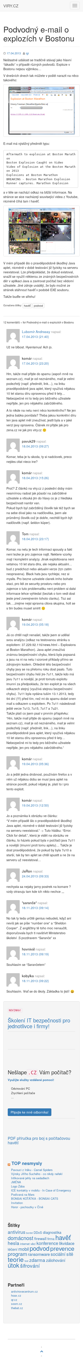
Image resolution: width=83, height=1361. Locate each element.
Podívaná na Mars (23, 1194)
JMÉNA (16, 1182)
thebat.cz (17, 1308)
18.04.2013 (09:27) (35, 446)
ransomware (39, 1254)
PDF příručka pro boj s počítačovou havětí (39, 1140)
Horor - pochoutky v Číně (27, 1207)
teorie (16, 1259)
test (26, 1261)
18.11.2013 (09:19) (35, 954)
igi (27, 53)
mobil (23, 1249)
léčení (12, 1249)
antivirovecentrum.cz (24, 1291)
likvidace (66, 1243)
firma (50, 1239)
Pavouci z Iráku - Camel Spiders (32, 1170)
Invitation (17, 1203)
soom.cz (16, 1304)
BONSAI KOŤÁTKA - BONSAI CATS (34, 1198)
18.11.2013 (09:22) (35, 981)
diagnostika (52, 1232)
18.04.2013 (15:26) (35, 478)
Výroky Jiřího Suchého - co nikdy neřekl (36, 1174)
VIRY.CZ (10, 5)
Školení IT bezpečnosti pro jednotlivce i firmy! (39, 1023)
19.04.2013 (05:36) (35, 764)
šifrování (30, 1265)
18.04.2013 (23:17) (35, 539)
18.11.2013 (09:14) (35, 907)
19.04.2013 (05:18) (35, 624)
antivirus (16, 1232)
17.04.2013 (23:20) (35, 363)
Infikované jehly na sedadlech (30, 1178)
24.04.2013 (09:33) (35, 876)
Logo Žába (18, 1186)
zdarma (37, 1260)
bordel (29, 1232)
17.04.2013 (14, 53)
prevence (62, 1248)
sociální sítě (62, 1254)
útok (13, 1265)
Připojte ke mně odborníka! (29, 1112)
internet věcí (28, 1244)
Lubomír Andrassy (36, 331)
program (17, 1254)
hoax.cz (16, 1295)
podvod (38, 305)
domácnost (20, 1238)
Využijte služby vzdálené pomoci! (31, 1080)
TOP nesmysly (27, 1163)
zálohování (55, 1260)
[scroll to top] (41, 1351)
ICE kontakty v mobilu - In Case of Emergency (41, 1190)
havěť (27, 305)
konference (47, 1243)
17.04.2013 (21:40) (35, 336)
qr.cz (14, 1300)
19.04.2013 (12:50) (35, 805)
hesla (13, 1243)
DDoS (38, 1232)
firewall (40, 1238)
